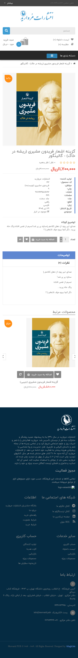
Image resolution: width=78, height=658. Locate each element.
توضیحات (64, 255)
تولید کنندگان (29, 544)
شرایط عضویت (29, 519)
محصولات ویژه (68, 558)
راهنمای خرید (30, 515)
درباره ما (32, 510)
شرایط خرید (30, 524)
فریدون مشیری (42, 185)
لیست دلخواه (69, 549)
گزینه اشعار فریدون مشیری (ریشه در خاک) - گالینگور (45, 63)
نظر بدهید (44, 162)
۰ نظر (52, 162)
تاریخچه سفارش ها (27, 563)
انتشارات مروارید (42, 178)
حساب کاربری (69, 544)
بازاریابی (71, 553)
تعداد (72, 239)
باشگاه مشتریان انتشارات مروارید (20, 505)
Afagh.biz (70, 646)
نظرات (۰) (64, 263)
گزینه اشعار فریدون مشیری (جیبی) (39, 382)
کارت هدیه (31, 549)
